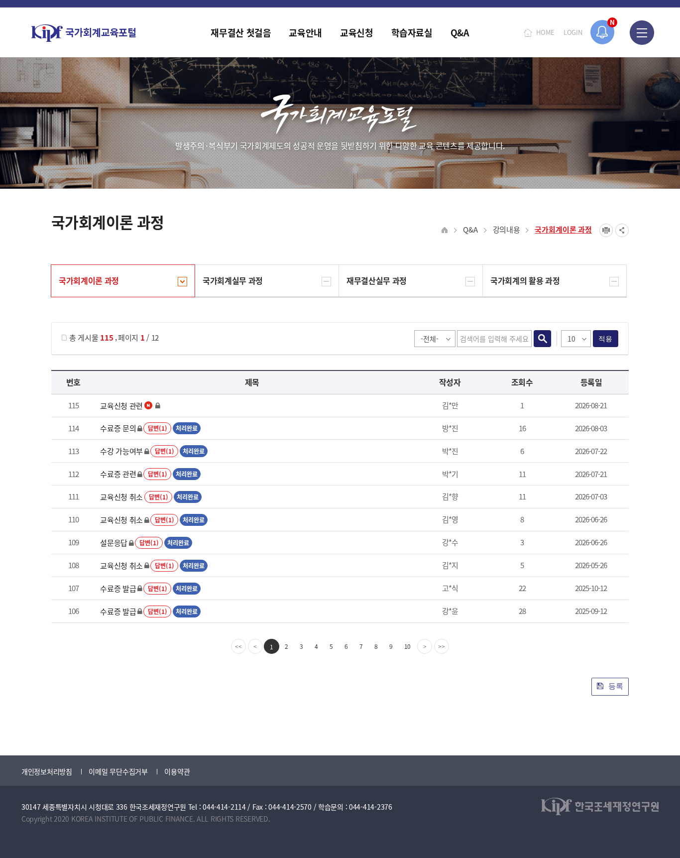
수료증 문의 (118, 428)
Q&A (470, 229)
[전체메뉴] (642, 32)
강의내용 (506, 229)
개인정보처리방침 (46, 771)
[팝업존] (602, 32)
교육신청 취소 (121, 496)
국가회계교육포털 (83, 33)
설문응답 (113, 542)
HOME (545, 32)
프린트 (606, 230)
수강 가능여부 (121, 451)
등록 (614, 686)
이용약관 (177, 771)
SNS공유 (622, 230)
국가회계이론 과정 (563, 229)
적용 (605, 339)
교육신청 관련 (121, 405)
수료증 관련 (118, 474)
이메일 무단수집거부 (118, 771)
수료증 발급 (118, 588)
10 (407, 646)
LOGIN (573, 32)
